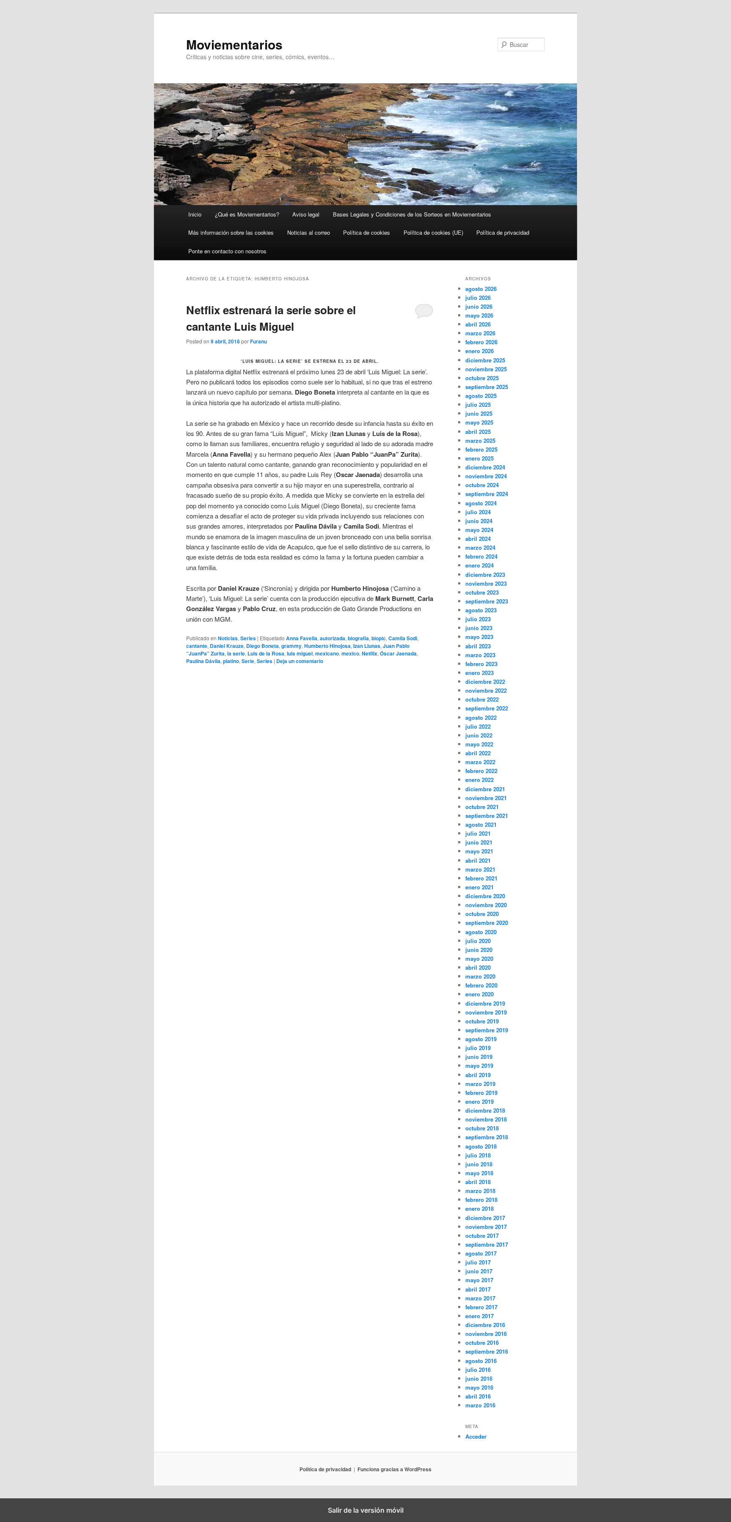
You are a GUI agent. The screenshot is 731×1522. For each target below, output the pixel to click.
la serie (236, 653)
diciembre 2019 (485, 1003)
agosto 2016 (481, 1361)
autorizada (332, 638)
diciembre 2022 (485, 681)
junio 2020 (478, 950)
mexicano (327, 653)
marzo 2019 (480, 1084)
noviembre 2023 (486, 583)
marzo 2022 (480, 762)
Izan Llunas (366, 646)
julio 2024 (478, 512)
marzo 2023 (480, 655)
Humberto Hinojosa (327, 646)
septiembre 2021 (486, 816)
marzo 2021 (480, 869)
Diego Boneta (262, 646)
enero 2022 (479, 780)
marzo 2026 (480, 333)
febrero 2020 (481, 985)
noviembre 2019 (486, 1012)
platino (231, 661)
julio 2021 (478, 833)
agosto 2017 (481, 1253)
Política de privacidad (502, 232)
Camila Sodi (402, 638)
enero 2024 (479, 565)
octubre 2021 (482, 807)
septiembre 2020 (486, 923)
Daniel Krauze (227, 646)
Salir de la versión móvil (366, 1510)
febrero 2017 (481, 1307)
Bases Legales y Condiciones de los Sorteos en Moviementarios (412, 214)
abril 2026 (478, 324)
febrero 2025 (481, 449)
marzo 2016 (480, 1405)
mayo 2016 (479, 1387)
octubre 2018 (482, 1128)
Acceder (475, 1436)
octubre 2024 (482, 485)
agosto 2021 (481, 824)
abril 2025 (478, 432)
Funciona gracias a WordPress (394, 1469)
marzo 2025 (480, 440)
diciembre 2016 (485, 1325)
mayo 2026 (479, 315)
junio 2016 (478, 1378)
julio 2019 (478, 1048)
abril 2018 (478, 1182)
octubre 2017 (482, 1235)
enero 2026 (479, 351)
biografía (358, 638)
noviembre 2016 (486, 1334)
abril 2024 (478, 539)
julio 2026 (478, 297)
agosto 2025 (481, 396)
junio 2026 (478, 306)
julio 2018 (478, 1155)
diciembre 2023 (485, 574)
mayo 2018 (479, 1173)
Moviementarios (234, 44)
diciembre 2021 (485, 789)
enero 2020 (479, 994)
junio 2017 (478, 1271)
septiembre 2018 (486, 1137)
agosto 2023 (481, 610)
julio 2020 (478, 941)
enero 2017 (479, 1316)
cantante (196, 646)
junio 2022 (478, 735)
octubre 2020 (482, 914)
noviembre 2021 (486, 798)
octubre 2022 (482, 699)
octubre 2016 (482, 1342)
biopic (378, 638)
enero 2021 (479, 887)
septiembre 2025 (486, 387)
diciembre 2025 (485, 360)
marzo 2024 (480, 547)
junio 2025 (478, 413)
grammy (291, 646)
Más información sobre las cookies (231, 232)
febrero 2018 (481, 1200)
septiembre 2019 (486, 1030)
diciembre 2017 (485, 1218)
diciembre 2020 (485, 896)
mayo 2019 (479, 1065)
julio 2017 (478, 1262)
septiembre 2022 (486, 708)
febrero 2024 (481, 556)
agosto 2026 (481, 289)
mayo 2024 (479, 530)
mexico (350, 653)
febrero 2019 (481, 1093)
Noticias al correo (308, 232)
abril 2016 (478, 1396)
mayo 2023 (479, 637)
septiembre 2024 (486, 494)
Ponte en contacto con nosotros (227, 251)
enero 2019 (479, 1101)
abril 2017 (478, 1289)
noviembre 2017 (486, 1227)
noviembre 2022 (486, 690)
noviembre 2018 (486, 1119)
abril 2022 (478, 753)
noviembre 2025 (486, 369)
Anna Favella (301, 638)
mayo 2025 (479, 422)
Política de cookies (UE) (433, 232)
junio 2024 (478, 521)
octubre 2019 (482, 1021)
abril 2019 (478, 1075)
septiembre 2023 (486, 601)
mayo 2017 (479, 1280)
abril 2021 (478, 860)
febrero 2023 (481, 664)
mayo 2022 (479, 744)
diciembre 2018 (485, 1110)
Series (248, 638)
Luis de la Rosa (265, 653)
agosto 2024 (481, 503)
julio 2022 (478, 726)
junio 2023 (478, 628)
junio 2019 (478, 1057)
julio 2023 (478, 619)
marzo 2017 (480, 1298)
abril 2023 (478, 646)
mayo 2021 (479, 851)
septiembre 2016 (486, 1351)
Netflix (369, 653)
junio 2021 (478, 842)
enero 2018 (479, 1208)
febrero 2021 (481, 878)
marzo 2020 (480, 976)
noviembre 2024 (486, 476)
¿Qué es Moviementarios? (247, 214)
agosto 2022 (481, 717)
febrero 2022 (481, 771)
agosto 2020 (481, 932)
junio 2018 (478, 1164)
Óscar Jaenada (398, 653)
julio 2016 (478, 1370)
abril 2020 (478, 967)
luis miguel (300, 653)
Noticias (228, 638)
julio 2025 (478, 404)
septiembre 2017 (486, 1244)
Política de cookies (366, 232)
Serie (248, 661)
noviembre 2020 (486, 905)
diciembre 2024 (485, 467)
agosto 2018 (481, 1146)
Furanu (258, 341)
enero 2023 (479, 673)
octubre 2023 (482, 592)
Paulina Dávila (203, 661)
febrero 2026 (481, 342)
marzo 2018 (480, 1191)
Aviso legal (305, 214)
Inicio (194, 214)
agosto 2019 (481, 1039)
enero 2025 (479, 458)
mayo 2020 (479, 958)
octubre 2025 (482, 378)
